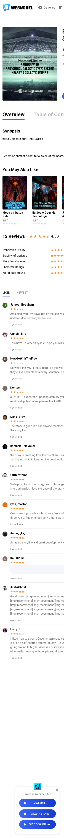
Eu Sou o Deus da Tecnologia (43, 214)
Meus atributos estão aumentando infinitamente (12, 214)
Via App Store (40, 813)
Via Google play (39, 824)
